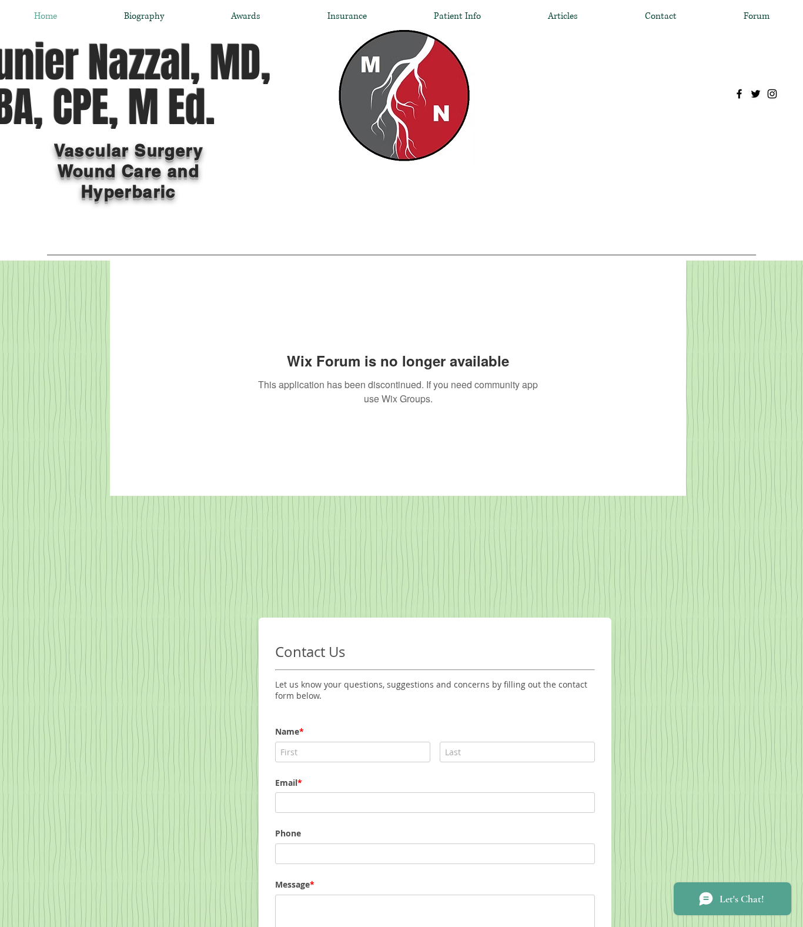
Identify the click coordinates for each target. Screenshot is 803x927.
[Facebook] (739, 94)
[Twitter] (756, 94)
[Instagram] (772, 94)
